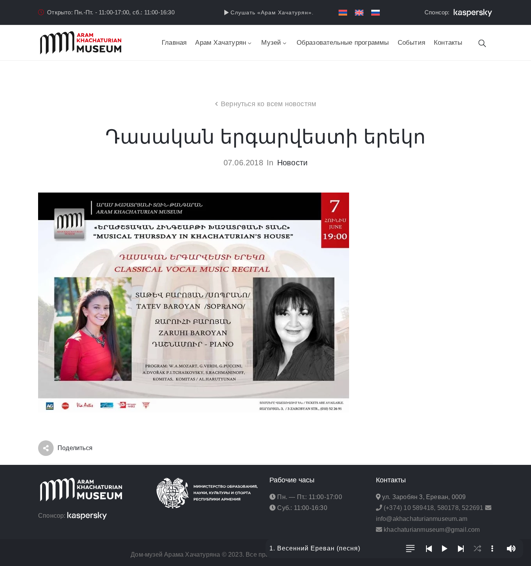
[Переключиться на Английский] (359, 12)
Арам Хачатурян (220, 42)
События (411, 42)
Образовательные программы (343, 42)
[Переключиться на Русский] (375, 12)
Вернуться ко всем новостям (268, 104)
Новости (292, 162)
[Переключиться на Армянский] (343, 12)
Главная (174, 42)
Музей (271, 42)
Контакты (448, 42)
